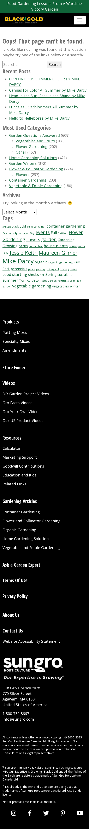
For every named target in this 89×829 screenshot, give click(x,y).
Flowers (23, 174)
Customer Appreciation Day (18, 233)
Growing (10, 245)
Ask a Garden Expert (21, 564)
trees (53, 280)
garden (49, 239)
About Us (10, 615)
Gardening (66, 239)
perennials (19, 269)
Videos (8, 383)
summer (10, 280)
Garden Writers (23, 163)
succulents (65, 275)
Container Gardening (27, 180)
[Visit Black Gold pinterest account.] (62, 813)
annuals (6, 226)
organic (41, 262)
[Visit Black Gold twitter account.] (46, 813)
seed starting (14, 274)
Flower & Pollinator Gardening (36, 168)
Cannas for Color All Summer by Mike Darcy (48, 90)
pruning (64, 269)
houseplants (77, 246)
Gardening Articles (19, 501)
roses (73, 269)
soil (42, 275)
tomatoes (42, 280)
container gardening (66, 226)
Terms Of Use (15, 580)
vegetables (60, 286)
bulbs (30, 226)
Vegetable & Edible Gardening (36, 185)
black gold (19, 226)
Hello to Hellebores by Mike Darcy (39, 118)
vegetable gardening (31, 286)
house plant (36, 246)
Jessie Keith (24, 252)
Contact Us (12, 630)
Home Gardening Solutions (33, 157)
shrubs (33, 275)
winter (75, 286)
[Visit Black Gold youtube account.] (80, 813)
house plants (56, 245)
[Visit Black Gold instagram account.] (14, 813)
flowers (33, 239)
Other (21, 152)
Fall (54, 232)
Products (10, 321)
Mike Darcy (18, 261)
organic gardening (60, 262)
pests (31, 269)
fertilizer (63, 233)
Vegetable (63, 280)
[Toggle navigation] (80, 20)
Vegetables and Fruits (35, 140)
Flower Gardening (31, 146)
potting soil (52, 269)
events (43, 232)
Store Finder (13, 367)
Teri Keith (27, 280)
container (40, 226)
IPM (5, 253)
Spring (51, 274)
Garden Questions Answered (34, 135)
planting (40, 269)
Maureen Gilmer (58, 252)
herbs (23, 246)
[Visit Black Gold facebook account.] (30, 813)
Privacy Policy (15, 596)
